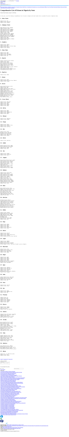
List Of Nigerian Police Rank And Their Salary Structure (9, 409)
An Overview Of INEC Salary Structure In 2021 (8, 414)
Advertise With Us (9, 424)
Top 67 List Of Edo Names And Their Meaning (8, 381)
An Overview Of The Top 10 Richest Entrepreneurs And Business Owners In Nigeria (14, 413)
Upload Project (13, 425)
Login (1, 3)
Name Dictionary (20, 427)
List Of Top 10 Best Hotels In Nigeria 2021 (7, 396)
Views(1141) (10, 359)
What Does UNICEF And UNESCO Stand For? (8, 380)
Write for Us (10, 426)
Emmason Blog (2, 1)
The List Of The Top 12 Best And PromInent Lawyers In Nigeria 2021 (11, 410)
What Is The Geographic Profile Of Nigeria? (7, 376)
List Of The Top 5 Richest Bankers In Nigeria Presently (9, 411)
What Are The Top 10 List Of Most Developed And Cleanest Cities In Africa (12, 377)
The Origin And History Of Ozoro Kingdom (7, 408)
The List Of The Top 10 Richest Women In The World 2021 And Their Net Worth (13, 397)
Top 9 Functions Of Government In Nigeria (7, 374)
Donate (13, 424)
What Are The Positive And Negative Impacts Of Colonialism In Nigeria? (12, 378)
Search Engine (2, 7)
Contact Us (20, 424)
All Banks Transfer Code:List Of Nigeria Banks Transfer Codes (10, 385)
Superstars (8, 7)
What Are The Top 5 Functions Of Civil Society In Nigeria (9, 387)
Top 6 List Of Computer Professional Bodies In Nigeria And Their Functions (12, 386)
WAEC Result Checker (6, 427)
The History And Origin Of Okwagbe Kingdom (8, 400)
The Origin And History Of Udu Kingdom (7, 404)
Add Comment (2, 369)
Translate (17, 0)
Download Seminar (31, 425)
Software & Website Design (7, 428)
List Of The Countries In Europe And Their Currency (8, 394)
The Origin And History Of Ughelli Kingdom (7, 407)
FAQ (23, 424)
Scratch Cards (18, 428)
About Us (16, 424)
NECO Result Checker (13, 427)
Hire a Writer (9, 425)
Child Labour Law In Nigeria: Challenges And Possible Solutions (10, 388)
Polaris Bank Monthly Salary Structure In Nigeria (8, 412)
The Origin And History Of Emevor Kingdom (7, 371)
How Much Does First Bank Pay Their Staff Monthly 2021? (10, 402)
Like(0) (1, 359)
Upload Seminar (19, 425)
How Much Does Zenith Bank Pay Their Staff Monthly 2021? (10, 391)
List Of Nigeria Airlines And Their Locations (7, 390)
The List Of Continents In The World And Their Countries (9, 393)
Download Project (25, 425)
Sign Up (4, 3)
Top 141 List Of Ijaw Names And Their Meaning (8, 373)
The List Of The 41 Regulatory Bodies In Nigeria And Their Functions (11, 383)
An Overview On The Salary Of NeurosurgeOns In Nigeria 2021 (10, 392)
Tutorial (6, 426)
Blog (4, 426)
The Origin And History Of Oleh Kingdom (7, 406)
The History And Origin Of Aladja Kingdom (7, 399)
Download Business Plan (44, 425)
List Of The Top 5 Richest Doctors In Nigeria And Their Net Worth (11, 372)
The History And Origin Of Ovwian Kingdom (7, 403)
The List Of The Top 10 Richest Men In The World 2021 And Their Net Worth (13, 398)
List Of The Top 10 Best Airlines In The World (7, 395)
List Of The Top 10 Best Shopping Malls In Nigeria (8, 389)
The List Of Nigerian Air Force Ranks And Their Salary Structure (10, 401)
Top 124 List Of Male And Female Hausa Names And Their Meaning (11, 382)
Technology (12, 7)
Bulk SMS (14, 428)
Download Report (37, 425)
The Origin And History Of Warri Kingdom (7, 405)
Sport (6, 7)
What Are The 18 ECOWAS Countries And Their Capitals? (9, 379)
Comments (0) (5, 359)
